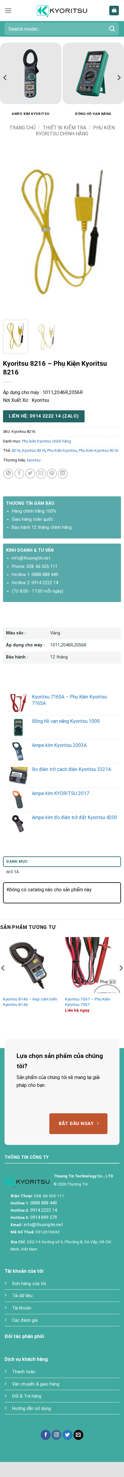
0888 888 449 (45, 574)
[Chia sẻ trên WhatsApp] (8, 474)
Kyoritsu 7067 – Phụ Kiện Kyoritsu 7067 (87, 1002)
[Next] (118, 77)
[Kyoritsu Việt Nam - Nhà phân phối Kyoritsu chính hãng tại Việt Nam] (62, 10)
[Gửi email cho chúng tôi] (78, 1435)
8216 (16, 450)
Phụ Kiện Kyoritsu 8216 (98, 450)
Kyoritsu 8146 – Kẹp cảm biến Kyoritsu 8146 (30, 1002)
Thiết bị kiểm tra (64, 128)
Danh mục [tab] (17, 861)
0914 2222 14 (45, 582)
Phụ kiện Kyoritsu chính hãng (75, 130)
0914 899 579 (43, 1217)
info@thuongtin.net (31, 558)
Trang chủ (22, 128)
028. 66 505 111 (41, 566)
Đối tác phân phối (24, 1336)
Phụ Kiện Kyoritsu (62, 450)
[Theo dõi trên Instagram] (56, 1435)
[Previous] (5, 77)
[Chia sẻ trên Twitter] (30, 474)
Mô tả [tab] (12, 872)
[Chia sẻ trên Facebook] (19, 474)
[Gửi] (112, 29)
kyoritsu (34, 460)
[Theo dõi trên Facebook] (46, 1435)
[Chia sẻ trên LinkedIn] (63, 474)
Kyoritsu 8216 (33, 450)
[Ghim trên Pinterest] (52, 474)
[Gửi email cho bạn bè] (41, 474)
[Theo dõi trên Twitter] (68, 1435)
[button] (8, 10)
